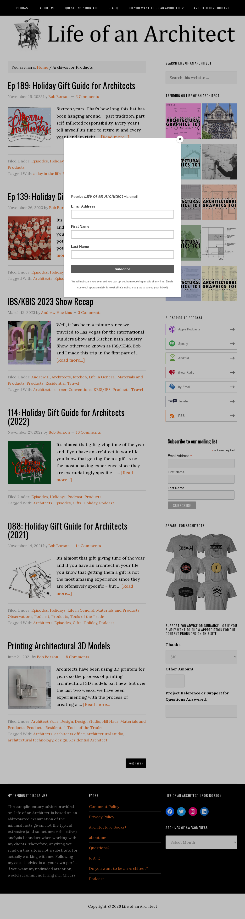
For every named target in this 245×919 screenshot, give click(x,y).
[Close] (180, 139)
